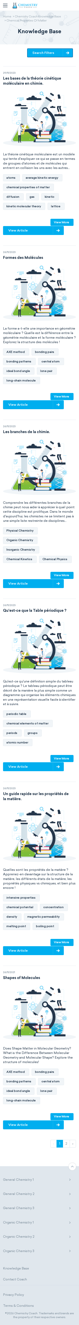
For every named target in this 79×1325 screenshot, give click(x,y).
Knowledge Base (16, 1268)
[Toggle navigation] (5, 5)
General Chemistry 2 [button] (18, 1194)
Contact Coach (15, 1279)
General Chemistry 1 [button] (18, 1180)
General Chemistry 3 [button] (18, 1208)
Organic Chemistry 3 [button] (18, 1251)
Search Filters (43, 53)
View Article (18, 230)
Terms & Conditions (18, 1306)
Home (7, 16)
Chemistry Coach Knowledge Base (38, 16)
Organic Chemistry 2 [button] (18, 1237)
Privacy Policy (13, 1295)
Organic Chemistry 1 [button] (18, 1222)
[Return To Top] (72, 1166)
